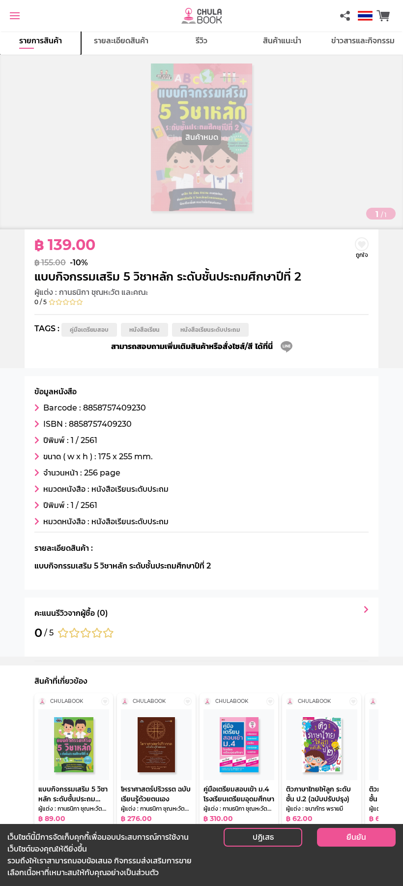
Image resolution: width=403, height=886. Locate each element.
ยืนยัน (356, 837)
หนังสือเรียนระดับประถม (210, 329)
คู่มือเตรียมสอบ (89, 329)
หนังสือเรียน (144, 329)
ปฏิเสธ (263, 837)
